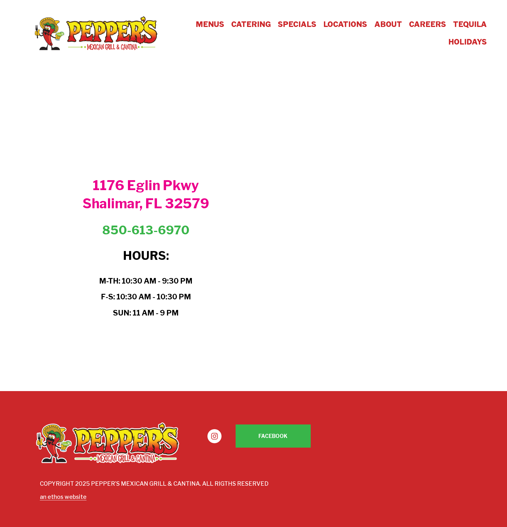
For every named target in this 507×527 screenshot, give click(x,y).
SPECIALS (297, 24)
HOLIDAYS (467, 41)
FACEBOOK (273, 436)
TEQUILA (470, 24)
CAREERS (427, 24)
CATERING (251, 24)
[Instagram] (214, 436)
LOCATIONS (345, 24)
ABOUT (388, 24)
